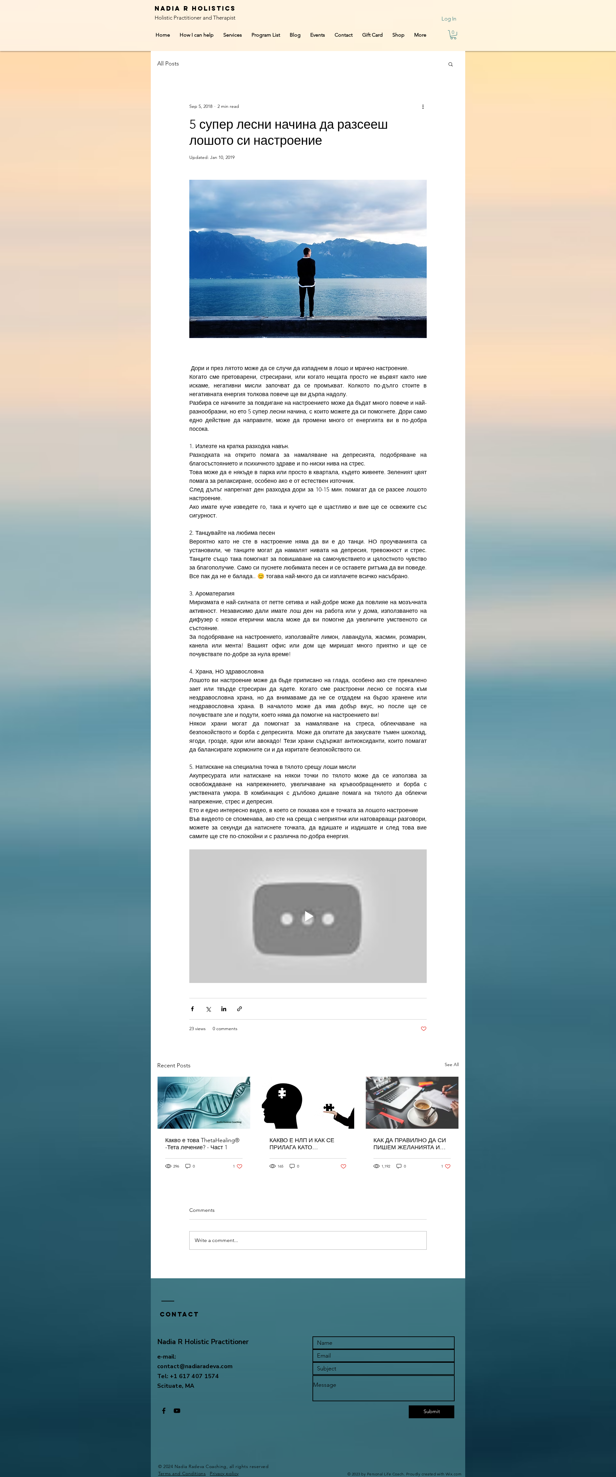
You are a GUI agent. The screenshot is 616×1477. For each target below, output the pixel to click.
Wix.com (453, 1474)
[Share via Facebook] (192, 1009)
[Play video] (308, 916)
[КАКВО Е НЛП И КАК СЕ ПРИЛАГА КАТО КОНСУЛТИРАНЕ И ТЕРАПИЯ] (308, 1103)
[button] (453, 34)
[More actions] (423, 106)
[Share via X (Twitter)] (208, 1009)
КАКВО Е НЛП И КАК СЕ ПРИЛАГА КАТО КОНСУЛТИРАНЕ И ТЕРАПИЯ (302, 1144)
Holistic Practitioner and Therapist (195, 17)
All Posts (168, 63)
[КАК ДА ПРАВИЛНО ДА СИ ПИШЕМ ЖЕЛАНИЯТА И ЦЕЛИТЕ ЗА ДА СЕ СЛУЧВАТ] (412, 1103)
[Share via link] (239, 1009)
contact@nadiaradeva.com (195, 1366)
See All (452, 1064)
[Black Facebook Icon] (164, 1411)
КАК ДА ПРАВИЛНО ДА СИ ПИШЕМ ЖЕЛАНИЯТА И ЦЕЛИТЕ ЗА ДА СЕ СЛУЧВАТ (409, 1144)
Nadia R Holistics (197, 8)
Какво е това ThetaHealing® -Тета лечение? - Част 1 (202, 1144)
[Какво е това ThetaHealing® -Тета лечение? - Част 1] (204, 1103)
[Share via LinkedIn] (224, 1009)
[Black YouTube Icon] (177, 1411)
